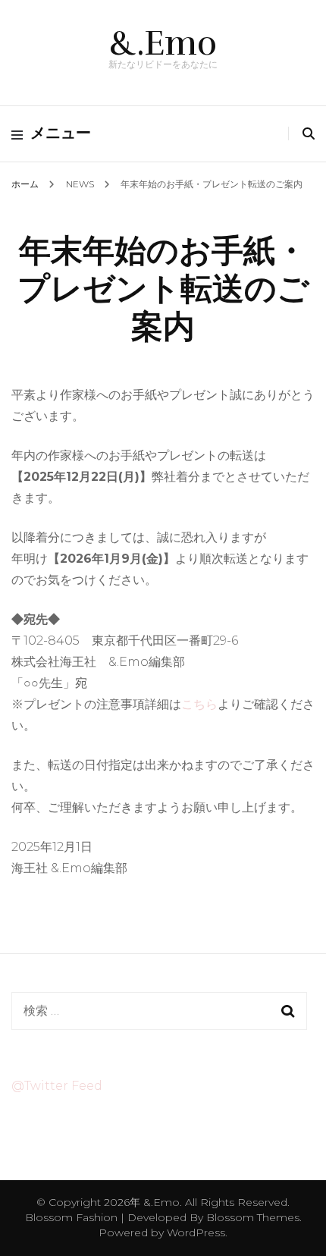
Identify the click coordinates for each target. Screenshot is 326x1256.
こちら (199, 704)
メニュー (60, 133)
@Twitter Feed (56, 1086)
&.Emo (163, 43)
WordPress (196, 1232)
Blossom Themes (251, 1217)
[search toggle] (308, 133)
